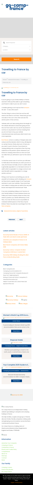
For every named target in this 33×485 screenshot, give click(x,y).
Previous (12, 219)
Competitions (6, 451)
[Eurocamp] (9, 296)
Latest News (21, 281)
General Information (14, 79)
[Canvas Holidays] (21, 296)
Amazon (26, 107)
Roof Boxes (5, 140)
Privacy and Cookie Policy (9, 449)
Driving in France (8, 277)
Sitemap (4, 456)
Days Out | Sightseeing (10, 275)
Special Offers (7, 283)
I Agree (12, 482)
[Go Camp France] (16, 7)
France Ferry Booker (7, 469)
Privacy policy (18, 482)
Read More (16, 331)
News (3, 460)
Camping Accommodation (11, 271)
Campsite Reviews (21, 273)
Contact (4, 458)
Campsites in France (8, 447)
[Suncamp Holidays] (12, 300)
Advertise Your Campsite (9, 443)
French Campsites (20, 277)
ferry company (6, 206)
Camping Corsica (7, 467)
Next (21, 219)
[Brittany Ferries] (10, 304)
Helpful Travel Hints (22, 211)
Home (4, 79)
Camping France (8, 273)
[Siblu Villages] (23, 304)
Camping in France (7, 445)
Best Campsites (8, 269)
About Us (4, 453)
